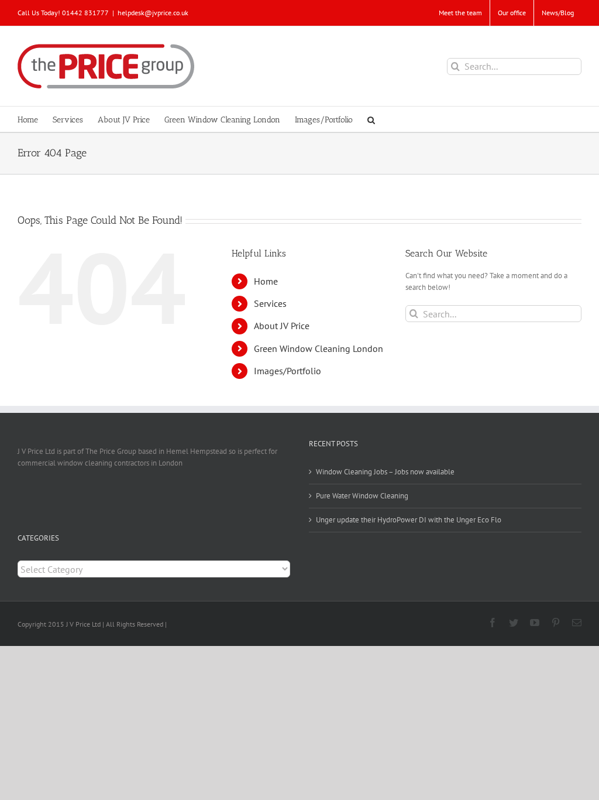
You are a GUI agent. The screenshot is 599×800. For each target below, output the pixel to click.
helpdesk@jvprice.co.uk (153, 12)
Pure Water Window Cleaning (362, 496)
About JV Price (281, 325)
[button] (371, 119)
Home (266, 281)
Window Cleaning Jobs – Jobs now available (385, 472)
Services (270, 303)
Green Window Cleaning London (318, 348)
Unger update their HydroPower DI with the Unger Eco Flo (408, 520)
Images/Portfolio (287, 371)
